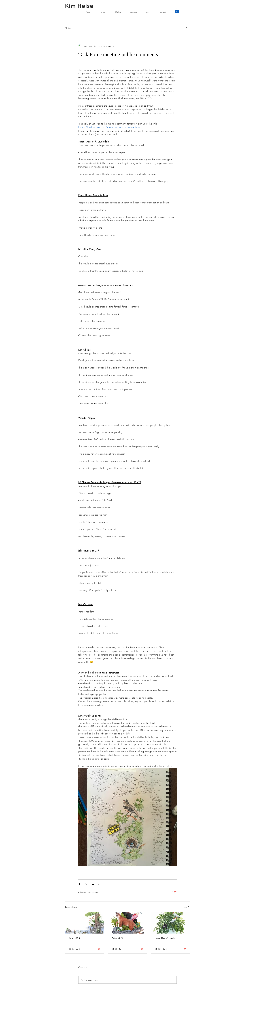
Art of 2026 (74, 938)
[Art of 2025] (127, 923)
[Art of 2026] (84, 923)
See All (187, 907)
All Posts (68, 28)
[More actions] (175, 46)
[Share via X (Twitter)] (86, 884)
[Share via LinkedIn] (92, 884)
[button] (177, 10)
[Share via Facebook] (79, 884)
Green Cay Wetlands (165, 938)
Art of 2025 (117, 938)
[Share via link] (99, 884)
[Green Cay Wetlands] (170, 923)
